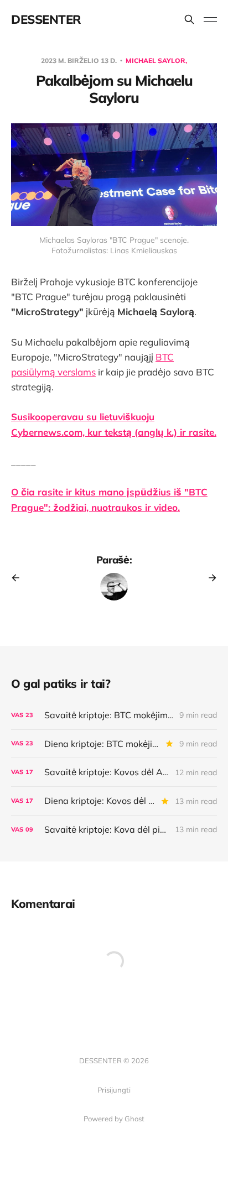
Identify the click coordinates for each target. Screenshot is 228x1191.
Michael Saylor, (156, 60)
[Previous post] (19, 578)
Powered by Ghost (114, 1118)
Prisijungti (114, 1089)
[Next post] (208, 578)
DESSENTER (46, 19)
